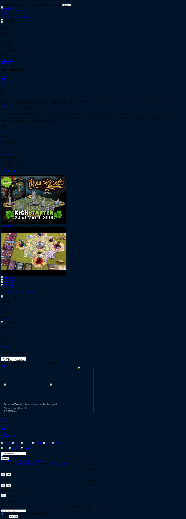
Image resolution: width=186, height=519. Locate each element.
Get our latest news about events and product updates (27, 514)
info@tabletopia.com (58, 463)
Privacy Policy (19, 461)
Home (3, 17)
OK (3, 495)
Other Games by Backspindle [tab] (20, 292)
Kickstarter (7, 63)
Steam (3, 428)
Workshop (16, 10)
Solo (3, 84)
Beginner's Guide (8, 436)
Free (3, 79)
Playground (6, 10)
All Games (22, 17)
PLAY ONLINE (8, 171)
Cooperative (6, 76)
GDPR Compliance (34, 461)
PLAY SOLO (7, 154)
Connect (66, 5)
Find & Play (12, 17)
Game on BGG (7, 60)
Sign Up (4, 15)
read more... (6, 106)
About (23, 10)
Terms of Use (67, 363)
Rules (3, 131)
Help (29, 10)
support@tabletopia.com (26, 463)
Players (31, 17)
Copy (3, 365)
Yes (8, 474)
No (3, 474)
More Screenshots (8, 287)
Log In (4, 12)
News (3, 421)
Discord (4, 426)
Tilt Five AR (6, 81)
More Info (5, 319)
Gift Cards (5, 438)
